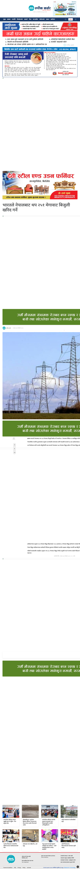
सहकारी (26, 19)
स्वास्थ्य (47, 19)
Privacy (19, 867)
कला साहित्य (35, 19)
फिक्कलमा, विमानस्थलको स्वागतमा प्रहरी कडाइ (69, 845)
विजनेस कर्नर (20, 19)
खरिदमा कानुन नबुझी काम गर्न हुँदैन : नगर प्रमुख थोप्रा (9, 821)
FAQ (15, 867)
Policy (24, 867)
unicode (29, 867)
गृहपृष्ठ (4, 19)
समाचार (8, 19)
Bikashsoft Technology (69, 867)
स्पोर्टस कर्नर (42, 19)
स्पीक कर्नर (8, 328)
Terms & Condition (7, 867)
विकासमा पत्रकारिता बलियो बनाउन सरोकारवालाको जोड (10, 845)
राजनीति (14, 19)
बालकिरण (53, 19)
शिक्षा (30, 19)
